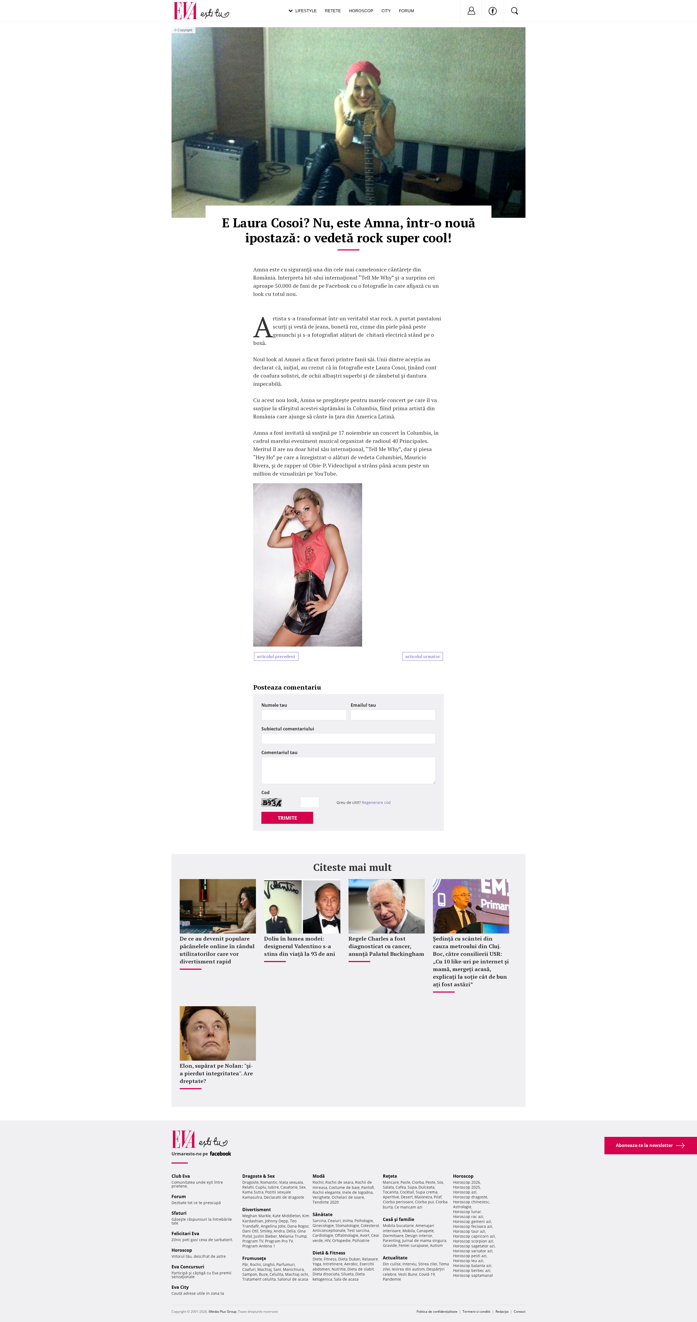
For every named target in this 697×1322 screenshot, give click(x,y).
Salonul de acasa (292, 1279)
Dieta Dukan (349, 1259)
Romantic (268, 1182)
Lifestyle (306, 10)
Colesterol (370, 1225)
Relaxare (370, 1259)
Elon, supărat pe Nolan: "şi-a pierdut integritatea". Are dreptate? (216, 1073)
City (386, 10)
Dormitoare (393, 1235)
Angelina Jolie (273, 1226)
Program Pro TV (279, 1241)
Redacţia (502, 1311)
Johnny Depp (276, 1220)
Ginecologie (323, 1225)
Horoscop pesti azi (470, 1255)
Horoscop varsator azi (473, 1250)
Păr (245, 1264)
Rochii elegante (327, 1192)
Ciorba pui (424, 1201)
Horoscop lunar (467, 1211)
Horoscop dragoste (470, 1196)
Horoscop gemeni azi (472, 1221)
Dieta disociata (326, 1274)
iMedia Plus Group (222, 1311)
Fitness (330, 1259)
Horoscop (361, 10)
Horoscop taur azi (469, 1231)
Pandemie (392, 1279)
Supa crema (427, 1192)
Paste (405, 1182)
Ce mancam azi (408, 1207)
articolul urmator (422, 656)
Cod (265, 792)
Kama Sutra (253, 1192)
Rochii (255, 1264)
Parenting (392, 1240)
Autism (436, 1245)
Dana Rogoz (298, 1226)
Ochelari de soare (348, 1197)
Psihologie (363, 1220)
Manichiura (293, 1269)
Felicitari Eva (185, 1234)
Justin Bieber (265, 1236)
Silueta (347, 1274)
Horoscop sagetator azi (474, 1245)
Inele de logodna (357, 1192)
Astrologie (462, 1206)
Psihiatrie (360, 1240)
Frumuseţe (254, 1258)
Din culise (392, 1263)
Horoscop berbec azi (471, 1270)
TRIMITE (287, 818)
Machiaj (264, 1269)
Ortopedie (341, 1240)
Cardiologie (323, 1235)
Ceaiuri (334, 1220)
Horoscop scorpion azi (473, 1241)
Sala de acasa (346, 1279)
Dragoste (250, 1182)
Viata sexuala (291, 1182)
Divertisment (256, 1210)
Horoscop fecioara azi (472, 1226)
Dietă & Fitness (329, 1253)
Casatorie (289, 1187)
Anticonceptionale (329, 1230)
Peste (430, 1182)
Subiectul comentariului (287, 729)
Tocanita (390, 1192)
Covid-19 (427, 1274)
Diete (317, 1259)
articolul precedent (276, 656)
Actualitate (395, 1258)
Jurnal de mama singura (424, 1240)
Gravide (390, 1245)
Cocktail (407, 1192)
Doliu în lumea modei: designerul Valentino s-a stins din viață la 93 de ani (299, 946)
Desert (407, 1196)
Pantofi (367, 1187)
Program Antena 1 (258, 1245)
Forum (406, 10)
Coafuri (249, 1269)
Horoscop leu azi (468, 1260)
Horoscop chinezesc (471, 1201)
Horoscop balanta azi (472, 1265)
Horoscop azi (464, 1192)
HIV (328, 1240)
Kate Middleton (287, 1215)
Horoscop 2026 (466, 1182)
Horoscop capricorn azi (474, 1236)
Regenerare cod (376, 802)
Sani (277, 1269)
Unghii (269, 1264)
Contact (519, 1311)
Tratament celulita (259, 1279)
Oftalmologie (346, 1235)
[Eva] (189, 6)
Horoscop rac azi (468, 1216)
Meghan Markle (256, 1215)
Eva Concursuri (188, 1267)
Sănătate (322, 1214)
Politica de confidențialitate (437, 1311)
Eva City (180, 1287)
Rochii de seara (339, 1182)
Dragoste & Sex (258, 1176)
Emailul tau (363, 705)
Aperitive (391, 1196)
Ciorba (418, 1182)
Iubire (273, 1187)
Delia (291, 1231)
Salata (388, 1187)
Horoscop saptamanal (473, 1275)
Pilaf (438, 1196)
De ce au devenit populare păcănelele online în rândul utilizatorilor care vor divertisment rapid (217, 950)
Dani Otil (250, 1231)
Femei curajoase (413, 1245)
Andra (279, 1231)
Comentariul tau (279, 752)
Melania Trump (293, 1236)
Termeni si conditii (476, 1311)
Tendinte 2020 (326, 1202)
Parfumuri (285, 1264)
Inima (348, 1220)
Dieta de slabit (360, 1269)
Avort (364, 1235)
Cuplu (260, 1187)
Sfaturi (179, 1213)
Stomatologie (347, 1225)
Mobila (408, 1230)
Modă (319, 1176)
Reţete (390, 1176)
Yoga (317, 1263)
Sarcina (319, 1220)
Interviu (409, 1263)
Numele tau (274, 705)
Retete (333, 10)
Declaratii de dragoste (284, 1197)
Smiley (266, 1231)
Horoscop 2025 (466, 1187)
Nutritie (339, 1269)
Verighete (321, 1197)
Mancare (391, 1182)
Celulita (276, 1274)
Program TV (252, 1241)
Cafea (401, 1187)
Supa (412, 1187)
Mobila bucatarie (398, 1225)
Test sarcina (358, 1230)
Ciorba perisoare (398, 1201)
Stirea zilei (427, 1263)
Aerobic (351, 1263)
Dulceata (426, 1187)
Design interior (418, 1235)
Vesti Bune (407, 1274)
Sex (302, 1187)
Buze (263, 1274)
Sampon (249, 1274)
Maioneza (423, 1196)
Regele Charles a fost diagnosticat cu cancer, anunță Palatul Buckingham (386, 946)
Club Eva (181, 1176)
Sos (440, 1182)
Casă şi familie (398, 1219)
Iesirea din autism (408, 1269)
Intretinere (333, 1263)
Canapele (425, 1230)
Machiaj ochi (296, 1274)
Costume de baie (344, 1187)
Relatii (248, 1187)
